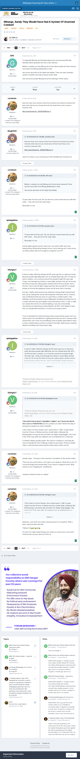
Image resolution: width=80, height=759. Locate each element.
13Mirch (14, 37)
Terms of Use (7, 756)
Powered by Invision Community (40, 747)
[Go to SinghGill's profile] (6, 668)
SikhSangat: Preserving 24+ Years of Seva (38, 3)
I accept (73, 755)
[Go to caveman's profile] (12, 105)
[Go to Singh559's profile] (12, 138)
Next (24, 48)
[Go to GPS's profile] (12, 63)
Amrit (10, 702)
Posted (29, 56)
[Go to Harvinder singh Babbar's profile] (6, 703)
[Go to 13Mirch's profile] (6, 38)
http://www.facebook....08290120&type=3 (36, 111)
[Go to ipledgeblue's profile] (12, 227)
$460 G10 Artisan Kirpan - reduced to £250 (60, 676)
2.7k (13, 74)
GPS (12, 56)
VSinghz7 (12, 270)
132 (13, 288)
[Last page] (28, 47)
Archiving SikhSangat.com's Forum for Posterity (60, 697)
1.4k (13, 116)
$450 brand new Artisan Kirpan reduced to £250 (61, 645)
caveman (12, 98)
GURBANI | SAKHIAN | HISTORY (31, 40)
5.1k (13, 149)
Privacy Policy (35, 743)
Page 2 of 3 (36, 48)
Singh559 (12, 131)
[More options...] (75, 56)
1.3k (13, 238)
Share (56, 39)
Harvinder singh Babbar (18, 704)
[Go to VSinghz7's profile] (12, 277)
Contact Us (46, 743)
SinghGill (14, 671)
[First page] (4, 47)
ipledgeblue (12, 220)
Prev (8, 48)
